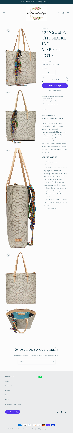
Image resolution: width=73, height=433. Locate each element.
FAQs (7, 399)
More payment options (55, 90)
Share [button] (45, 109)
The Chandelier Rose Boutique (17, 428)
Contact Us (8, 386)
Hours (7, 395)
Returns (7, 390)
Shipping (44, 64)
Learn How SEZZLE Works (13, 404)
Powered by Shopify (31, 428)
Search (7, 381)
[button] (4, 13)
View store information (50, 104)
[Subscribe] (53, 361)
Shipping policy (42, 428)
